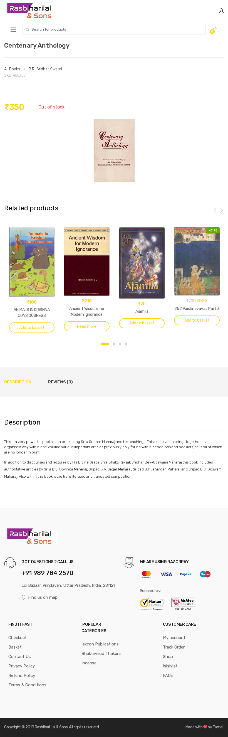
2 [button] (114, 344)
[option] (114, 150)
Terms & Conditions (27, 684)
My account (174, 637)
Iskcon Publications (100, 644)
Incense (88, 662)
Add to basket (31, 327)
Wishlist (170, 666)
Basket (15, 647)
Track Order (174, 647)
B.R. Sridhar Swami (45, 69)
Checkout (17, 637)
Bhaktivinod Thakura (101, 653)
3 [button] (120, 344)
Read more (86, 326)
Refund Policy (21, 675)
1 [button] (105, 344)
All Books (12, 69)
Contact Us (19, 656)
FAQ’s (168, 675)
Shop (168, 656)
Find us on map (43, 597)
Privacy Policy (21, 666)
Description (17, 381)
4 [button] (126, 344)
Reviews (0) (60, 381)
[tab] (17, 382)
